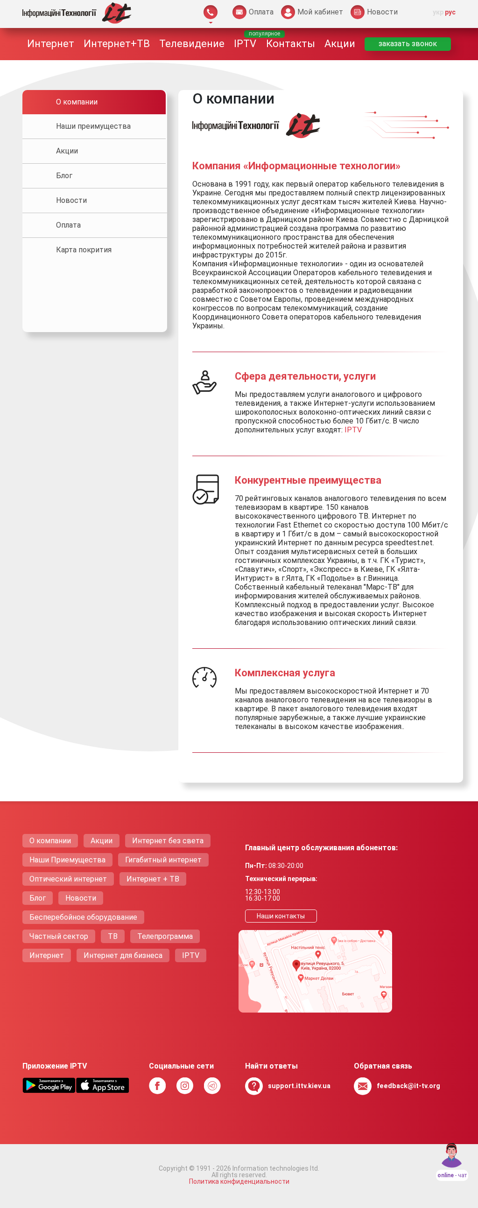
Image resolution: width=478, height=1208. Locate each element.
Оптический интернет (68, 879)
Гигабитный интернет (163, 859)
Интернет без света (168, 840)
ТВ (113, 936)
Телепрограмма (165, 936)
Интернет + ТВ (153, 879)
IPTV (245, 43)
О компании (50, 840)
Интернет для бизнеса (123, 955)
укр (438, 12)
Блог (37, 898)
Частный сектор (58, 936)
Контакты (290, 43)
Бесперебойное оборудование (83, 917)
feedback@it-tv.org (408, 1086)
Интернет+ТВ (117, 43)
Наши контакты (281, 916)
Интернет (50, 43)
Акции (339, 43)
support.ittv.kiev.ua (299, 1086)
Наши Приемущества (67, 859)
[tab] (94, 102)
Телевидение (192, 43)
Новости (80, 898)
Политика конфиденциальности (239, 1181)
